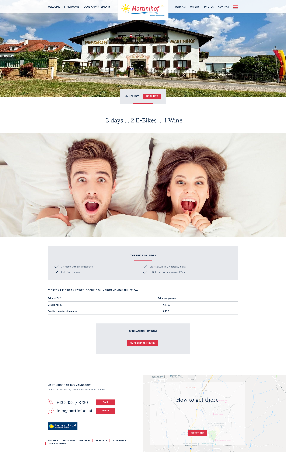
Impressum (101, 441)
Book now (152, 96)
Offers (195, 7)
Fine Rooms (71, 7)
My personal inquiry (142, 343)
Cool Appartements (97, 7)
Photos (209, 7)
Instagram (69, 441)
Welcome (54, 7)
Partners (84, 441)
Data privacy (119, 441)
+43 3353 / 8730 (82, 402)
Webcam (180, 7)
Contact (223, 7)
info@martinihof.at (83, 410)
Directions (197, 433)
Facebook (53, 441)
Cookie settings (57, 443)
